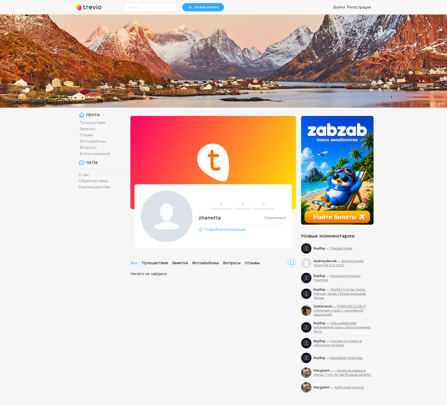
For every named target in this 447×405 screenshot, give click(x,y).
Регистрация (359, 7)
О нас (84, 174)
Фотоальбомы (93, 141)
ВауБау (320, 248)
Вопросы (88, 147)
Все (134, 263)
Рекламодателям (94, 187)
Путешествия (92, 122)
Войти (339, 7)
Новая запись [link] (207, 7)
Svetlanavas (323, 306)
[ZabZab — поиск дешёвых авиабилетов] (337, 170)
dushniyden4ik (326, 261)
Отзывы (87, 135)
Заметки (87, 129)
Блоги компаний (95, 153)
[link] (292, 263)
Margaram (322, 370)
